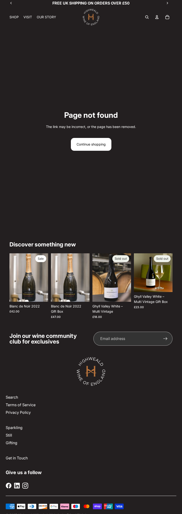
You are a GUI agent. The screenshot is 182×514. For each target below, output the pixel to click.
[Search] (147, 17)
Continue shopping (91, 144)
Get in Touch (17, 458)
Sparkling (14, 427)
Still (9, 435)
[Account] (157, 17)
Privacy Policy (18, 412)
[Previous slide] (56, 277)
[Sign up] (165, 339)
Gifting (11, 442)
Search (12, 397)
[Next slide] (84, 277)
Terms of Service (21, 404)
